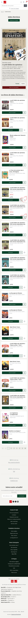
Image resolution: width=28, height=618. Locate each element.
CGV (14, 568)
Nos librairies (14, 547)
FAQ (14, 471)
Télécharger (10, 130)
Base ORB (14, 554)
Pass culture (14, 535)
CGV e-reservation (14, 570)
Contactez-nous (14, 480)
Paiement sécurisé (14, 517)
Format (17, 83)
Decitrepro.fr (14, 551)
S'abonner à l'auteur (14, 20)
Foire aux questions (14, 512)
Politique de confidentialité (14, 563)
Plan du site (14, 572)
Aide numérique (14, 521)
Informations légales (14, 561)
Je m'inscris (21, 496)
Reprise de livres (14, 533)
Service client (14, 523)
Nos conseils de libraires (14, 462)
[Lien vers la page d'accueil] (5, 2)
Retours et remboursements (14, 519)
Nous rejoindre (14, 549)
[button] (14, 74)
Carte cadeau (14, 531)
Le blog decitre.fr (14, 537)
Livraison (14, 515)
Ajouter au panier (12, 112)
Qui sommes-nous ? (14, 545)
